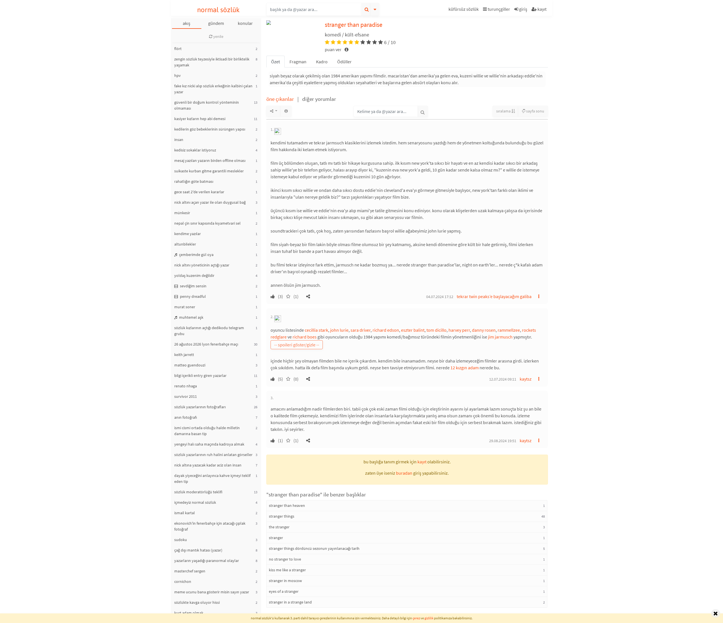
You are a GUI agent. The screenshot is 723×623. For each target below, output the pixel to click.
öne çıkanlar (280, 98)
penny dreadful (192, 296)
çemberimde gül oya (196, 254)
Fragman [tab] (297, 61)
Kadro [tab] (322, 61)
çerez (416, 618)
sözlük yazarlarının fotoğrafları (200, 406)
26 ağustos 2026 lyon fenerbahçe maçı (206, 344)
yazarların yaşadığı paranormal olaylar (206, 560)
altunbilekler (185, 244)
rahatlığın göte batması (193, 181)
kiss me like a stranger (287, 569)
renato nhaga (185, 385)
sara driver (360, 330)
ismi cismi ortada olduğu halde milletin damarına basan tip (207, 430)
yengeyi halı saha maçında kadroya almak (209, 444)
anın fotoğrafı (185, 417)
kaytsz (526, 379)
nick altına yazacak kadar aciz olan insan (207, 465)
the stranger (279, 526)
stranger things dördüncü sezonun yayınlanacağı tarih (314, 548)
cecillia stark (316, 330)
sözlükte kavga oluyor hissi (197, 602)
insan (178, 139)
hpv (177, 75)
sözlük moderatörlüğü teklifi (198, 491)
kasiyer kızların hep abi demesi (199, 118)
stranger (276, 537)
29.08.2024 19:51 (502, 440)
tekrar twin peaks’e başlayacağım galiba (494, 296)
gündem (216, 23)
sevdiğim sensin (192, 285)
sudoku (180, 539)
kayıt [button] (421, 461)
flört (178, 48)
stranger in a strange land (290, 602)
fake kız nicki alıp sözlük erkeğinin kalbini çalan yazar (213, 88)
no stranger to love (285, 559)
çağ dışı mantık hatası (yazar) (198, 550)
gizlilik (429, 618)
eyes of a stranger (284, 591)
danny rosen (484, 330)
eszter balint (412, 330)
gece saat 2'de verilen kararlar (199, 191)
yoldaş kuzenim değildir (194, 275)
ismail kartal (184, 512)
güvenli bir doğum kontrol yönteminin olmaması (206, 105)
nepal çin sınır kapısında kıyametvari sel (207, 223)
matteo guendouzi (189, 365)
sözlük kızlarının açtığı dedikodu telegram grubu (209, 330)
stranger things (281, 516)
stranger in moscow (285, 580)
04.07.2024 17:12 (439, 296)
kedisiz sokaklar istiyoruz (195, 150)
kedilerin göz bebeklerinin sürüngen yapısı (209, 129)
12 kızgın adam (464, 367)
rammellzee (509, 330)
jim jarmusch (500, 337)
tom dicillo (436, 330)
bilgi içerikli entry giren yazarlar (200, 375)
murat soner (184, 306)
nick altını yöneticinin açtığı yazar (201, 265)
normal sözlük (218, 10)
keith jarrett (184, 354)
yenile (217, 36)
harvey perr (459, 330)
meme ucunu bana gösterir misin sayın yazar (211, 591)
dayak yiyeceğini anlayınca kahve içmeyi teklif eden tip (212, 478)
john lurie (339, 330)
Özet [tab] (275, 61)
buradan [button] (404, 473)
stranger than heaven (287, 505)
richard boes (305, 337)
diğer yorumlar (319, 98)
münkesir (182, 212)
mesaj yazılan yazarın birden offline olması (209, 160)
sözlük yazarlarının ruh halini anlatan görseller (213, 454)
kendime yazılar (187, 233)
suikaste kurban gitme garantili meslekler (209, 170)
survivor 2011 (185, 396)
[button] (464, 10)
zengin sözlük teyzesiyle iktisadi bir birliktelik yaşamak (211, 62)
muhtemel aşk (190, 317)
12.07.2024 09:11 (502, 379)
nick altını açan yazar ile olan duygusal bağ (210, 202)
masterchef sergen (189, 571)
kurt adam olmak (188, 612)
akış (186, 23)
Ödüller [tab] (344, 61)
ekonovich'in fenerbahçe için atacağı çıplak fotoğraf (209, 526)
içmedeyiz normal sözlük (195, 502)
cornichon (182, 581)
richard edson (386, 330)
